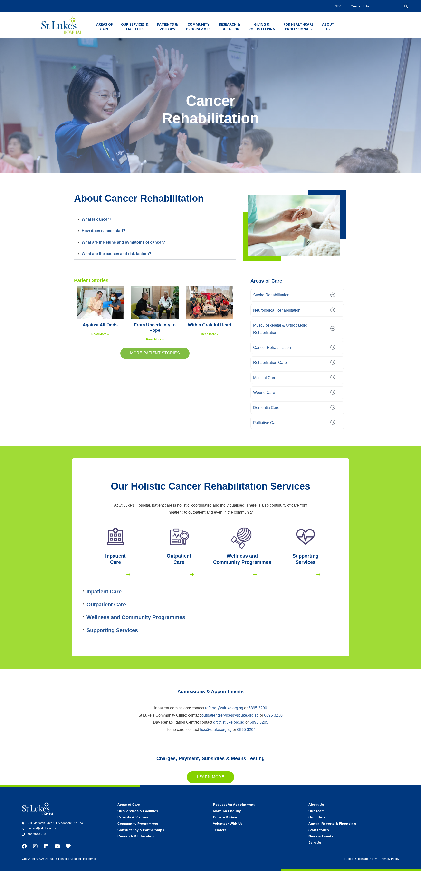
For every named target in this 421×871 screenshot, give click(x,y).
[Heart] (68, 846)
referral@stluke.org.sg (224, 708)
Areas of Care (104, 26)
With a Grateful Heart (209, 324)
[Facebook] (24, 846)
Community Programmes (198, 26)
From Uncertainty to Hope (155, 327)
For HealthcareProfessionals (299, 26)
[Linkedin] (46, 846)
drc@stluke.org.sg (228, 722)
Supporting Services (112, 630)
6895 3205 (259, 722)
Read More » (100, 334)
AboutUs (328, 26)
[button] (155, 219)
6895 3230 (273, 715)
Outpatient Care (106, 604)
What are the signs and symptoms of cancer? (123, 242)
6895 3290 (258, 708)
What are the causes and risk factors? (116, 254)
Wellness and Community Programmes (135, 617)
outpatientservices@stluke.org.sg (230, 715)
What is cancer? (96, 219)
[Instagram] (35, 846)
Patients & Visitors (167, 26)
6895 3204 (246, 730)
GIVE (339, 6)
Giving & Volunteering (262, 26)
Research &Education (229, 26)
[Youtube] (57, 846)
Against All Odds (100, 324)
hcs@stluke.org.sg (216, 730)
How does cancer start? (103, 231)
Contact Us (360, 6)
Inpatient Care (104, 591)
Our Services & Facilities (134, 26)
